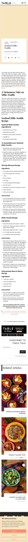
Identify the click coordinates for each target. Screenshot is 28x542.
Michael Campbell (15, 457)
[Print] (15, 57)
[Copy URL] (18, 57)
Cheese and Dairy (20, 495)
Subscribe (5, 321)
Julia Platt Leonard (12, 51)
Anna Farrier (20, 415)
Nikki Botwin (20, 501)
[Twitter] (8, 57)
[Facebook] (5, 57)
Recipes (7, 43)
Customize (14, 535)
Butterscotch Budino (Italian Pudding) (15, 412)
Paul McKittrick (22, 458)
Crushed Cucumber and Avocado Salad (17, 498)
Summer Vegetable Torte (17, 455)
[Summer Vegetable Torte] (14, 436)
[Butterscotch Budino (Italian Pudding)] (14, 392)
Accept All (14, 531)
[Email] (12, 57)
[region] (14, 529)
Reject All (14, 539)
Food (4, 335)
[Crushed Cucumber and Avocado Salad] (14, 478)
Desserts (23, 409)
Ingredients (12, 335)
